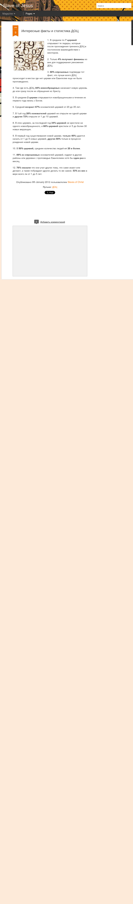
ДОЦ (54, 186)
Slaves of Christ (76, 182)
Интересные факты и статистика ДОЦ (50, 30)
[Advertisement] (105, 76)
